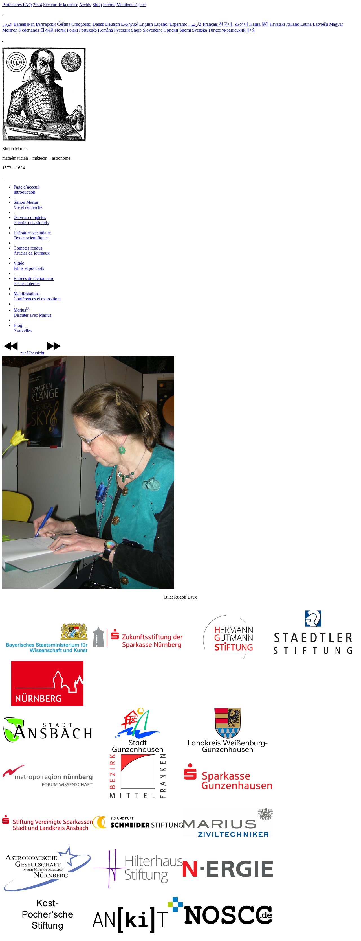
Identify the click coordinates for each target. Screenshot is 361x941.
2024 (37, 4)
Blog (23, 328)
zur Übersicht (32, 353)
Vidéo (29, 266)
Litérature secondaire (32, 235)
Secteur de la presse (60, 4)
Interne (109, 4)
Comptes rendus (32, 250)
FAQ (27, 4)
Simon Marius (28, 205)
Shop (97, 4)
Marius (32, 313)
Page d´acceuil (26, 189)
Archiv (85, 4)
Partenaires (12, 4)
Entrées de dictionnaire (34, 281)
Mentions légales (131, 4)
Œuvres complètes (31, 220)
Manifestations (37, 296)
